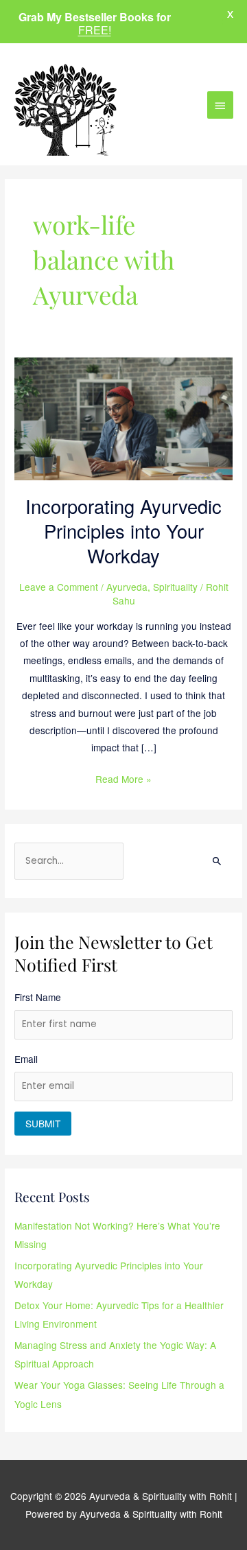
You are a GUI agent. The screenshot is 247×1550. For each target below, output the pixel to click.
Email (26, 1059)
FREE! (94, 30)
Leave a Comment (58, 587)
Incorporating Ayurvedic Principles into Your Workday (123, 530)
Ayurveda (127, 587)
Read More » (123, 778)
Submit (42, 1123)
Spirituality (175, 587)
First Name (37, 997)
